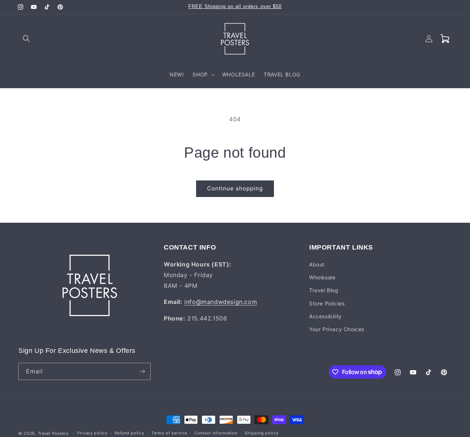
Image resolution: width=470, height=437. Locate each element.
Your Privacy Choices (336, 329)
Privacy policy (92, 433)
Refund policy (129, 433)
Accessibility (325, 316)
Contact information (215, 433)
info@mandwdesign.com (220, 301)
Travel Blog (324, 290)
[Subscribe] (142, 371)
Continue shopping (235, 188)
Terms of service (169, 433)
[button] (26, 39)
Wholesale (322, 277)
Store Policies (326, 303)
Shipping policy (262, 433)
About (317, 264)
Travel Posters (53, 433)
